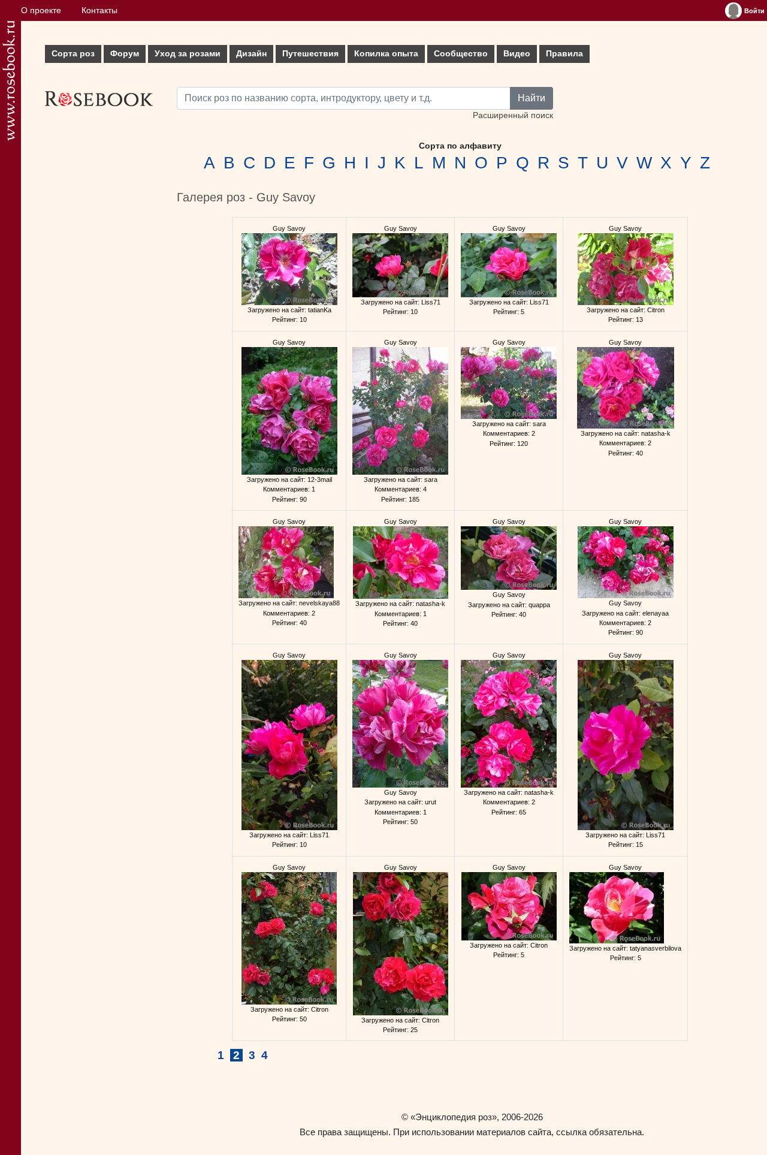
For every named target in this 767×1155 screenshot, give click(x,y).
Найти (531, 98)
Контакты (99, 10)
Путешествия (310, 53)
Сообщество (461, 53)
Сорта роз (73, 53)
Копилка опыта (386, 53)
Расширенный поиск (513, 115)
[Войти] (733, 10)
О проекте (41, 10)
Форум (124, 53)
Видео (516, 53)
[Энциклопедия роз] (8, 80)
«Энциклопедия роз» (453, 1117)
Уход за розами (188, 53)
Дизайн (251, 53)
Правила (564, 53)
